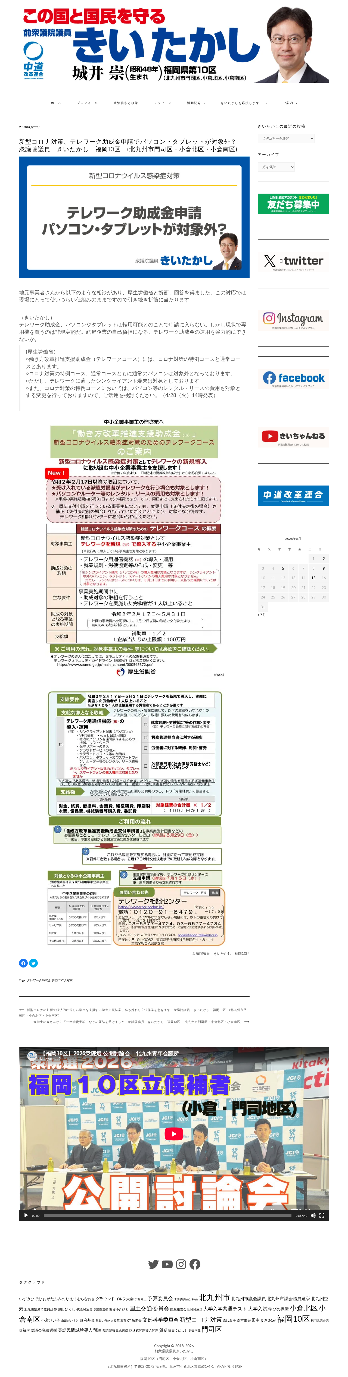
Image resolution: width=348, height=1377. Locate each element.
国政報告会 (178, 1309)
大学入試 (258, 1309)
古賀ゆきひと (119, 1309)
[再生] (26, 1215)
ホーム (56, 103)
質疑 (163, 1330)
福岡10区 (293, 1318)
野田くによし (178, 1330)
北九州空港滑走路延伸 (40, 1309)
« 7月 (262, 614)
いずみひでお (30, 1299)
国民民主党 (194, 1309)
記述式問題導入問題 (144, 1330)
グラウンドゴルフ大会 (115, 1298)
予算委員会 (160, 1298)
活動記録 (195, 103)
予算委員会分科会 (186, 1299)
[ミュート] (313, 1215)
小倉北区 (304, 1307)
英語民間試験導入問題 (79, 1329)
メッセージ (163, 103)
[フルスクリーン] (322, 1215)
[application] (174, 1134)
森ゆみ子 (229, 1320)
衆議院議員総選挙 (115, 1330)
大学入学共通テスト (225, 1309)
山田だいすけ (70, 1320)
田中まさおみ (264, 1320)
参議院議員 (84, 1309)
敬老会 (137, 1320)
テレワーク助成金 (39, 980)
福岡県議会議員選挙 (40, 1330)
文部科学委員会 (160, 1319)
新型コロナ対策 (62, 980)
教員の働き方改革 (108, 1320)
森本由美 (244, 1320)
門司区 (211, 1329)
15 (313, 578)
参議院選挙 (100, 1309)
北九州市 (214, 1297)
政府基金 (87, 1320)
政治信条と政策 (126, 103)
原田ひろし (66, 1309)
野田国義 (195, 1330)
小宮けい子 (50, 1320)
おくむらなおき (82, 1299)
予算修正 (141, 1299)
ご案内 (289, 103)
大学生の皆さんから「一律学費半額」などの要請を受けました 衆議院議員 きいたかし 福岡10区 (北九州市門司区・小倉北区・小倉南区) (137, 1022)
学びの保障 (278, 1309)
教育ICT (125, 1320)
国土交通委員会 (149, 1308)
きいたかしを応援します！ (243, 103)
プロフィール (87, 103)
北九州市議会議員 (248, 1298)
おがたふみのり (56, 1298)
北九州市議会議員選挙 (288, 1298)
